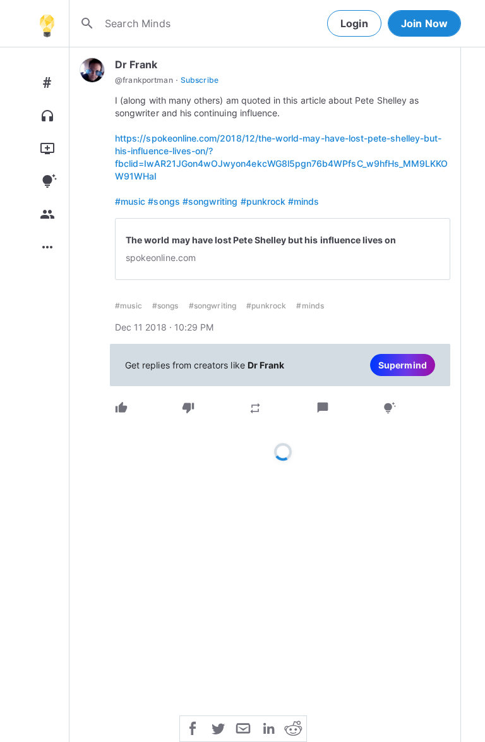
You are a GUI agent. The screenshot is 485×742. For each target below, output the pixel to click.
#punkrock (263, 201)
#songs (163, 201)
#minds (303, 201)
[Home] (47, 23)
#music (130, 201)
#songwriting (210, 201)
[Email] (243, 727)
